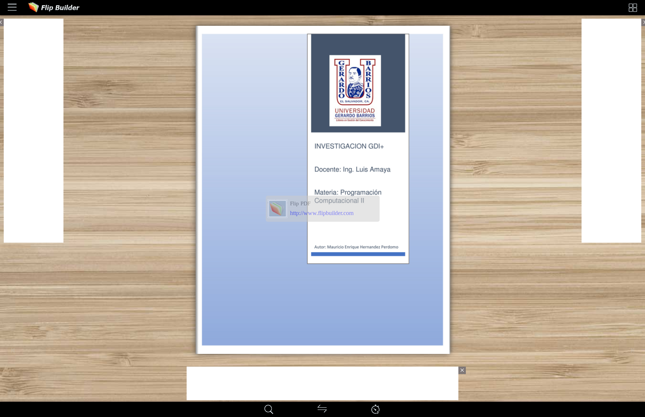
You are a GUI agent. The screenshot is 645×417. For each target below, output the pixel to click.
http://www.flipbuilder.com (321, 213)
